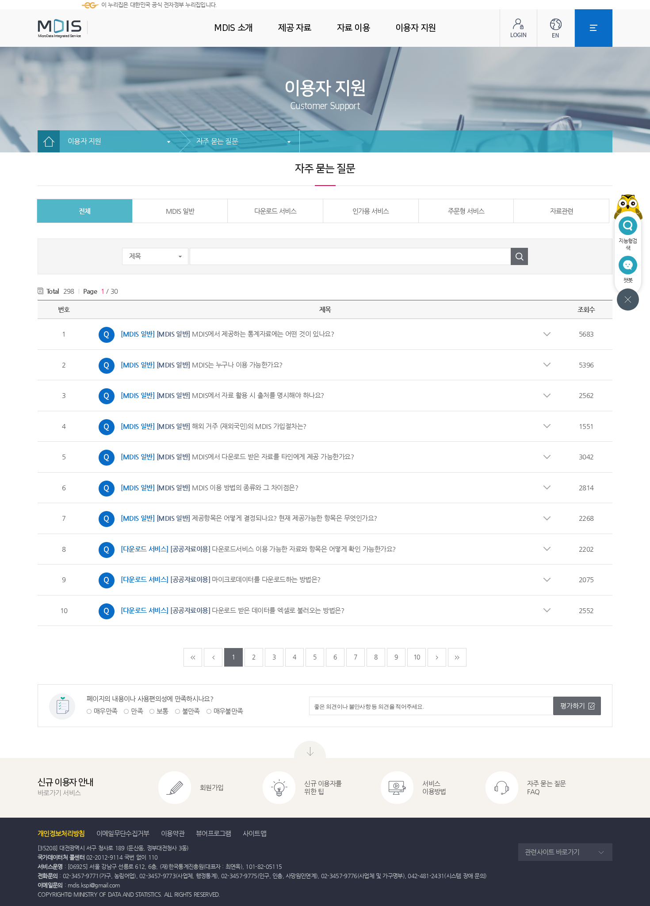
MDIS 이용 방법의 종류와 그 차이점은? (196, 486)
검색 (519, 256)
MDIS (82, 28)
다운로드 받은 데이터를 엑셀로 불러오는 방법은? (219, 609)
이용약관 (172, 833)
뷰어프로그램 (213, 833)
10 (416, 656)
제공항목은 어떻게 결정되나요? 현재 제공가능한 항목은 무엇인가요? (235, 517)
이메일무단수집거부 (122, 833)
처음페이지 (193, 657)
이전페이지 (213, 657)
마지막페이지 (457, 657)
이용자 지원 (84, 141)
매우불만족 (228, 711)
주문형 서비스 (466, 211)
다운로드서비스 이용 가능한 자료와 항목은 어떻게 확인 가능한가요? (245, 548)
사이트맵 (254, 833)
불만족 (191, 711)
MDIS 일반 (180, 211)
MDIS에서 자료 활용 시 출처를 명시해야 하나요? (209, 394)
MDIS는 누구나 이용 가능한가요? (188, 363)
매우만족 (105, 711)
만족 (137, 711)
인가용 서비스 (370, 211)
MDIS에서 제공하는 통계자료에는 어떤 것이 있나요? (214, 332)
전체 (84, 211)
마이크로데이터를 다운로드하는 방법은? (207, 578)
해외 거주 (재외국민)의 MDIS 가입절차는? (200, 425)
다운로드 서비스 (275, 211)
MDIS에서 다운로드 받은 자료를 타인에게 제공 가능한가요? (224, 455)
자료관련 (561, 211)
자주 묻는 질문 (217, 141)
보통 (162, 711)
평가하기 (572, 705)
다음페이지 (437, 657)
